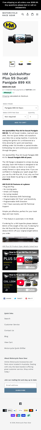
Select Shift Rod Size (11, 112)
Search (7, 319)
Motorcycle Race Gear (10, 14)
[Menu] (37, 14)
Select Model (8, 104)
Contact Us (9, 330)
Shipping (5, 96)
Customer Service (11, 324)
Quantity (31, 112)
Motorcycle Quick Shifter (15, 348)
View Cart (8, 342)
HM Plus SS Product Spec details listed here (20, 246)
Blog (6, 336)
